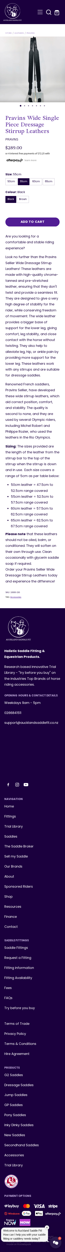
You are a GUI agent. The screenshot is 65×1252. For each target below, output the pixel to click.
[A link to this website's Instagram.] (17, 785)
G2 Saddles (14, 1075)
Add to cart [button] (33, 222)
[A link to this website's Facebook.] (8, 785)
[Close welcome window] (47, 1227)
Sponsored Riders (18, 886)
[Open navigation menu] (40, 12)
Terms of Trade (16, 1024)
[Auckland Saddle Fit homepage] (19, 12)
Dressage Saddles (19, 1085)
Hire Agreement (16, 1054)
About (9, 876)
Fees (8, 988)
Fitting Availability (18, 978)
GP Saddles (13, 1105)
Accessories (15, 597)
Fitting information (19, 968)
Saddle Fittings (16, 948)
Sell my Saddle (16, 856)
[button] (48, 12)
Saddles (10, 836)
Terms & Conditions (20, 1044)
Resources (12, 907)
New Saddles (14, 1135)
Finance (10, 917)
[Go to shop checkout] (57, 12)
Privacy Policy (15, 1034)
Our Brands (13, 866)
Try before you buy (19, 1008)
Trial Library (13, 826)
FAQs (8, 998)
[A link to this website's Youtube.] (26, 785)
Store (8, 33)
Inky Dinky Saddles (19, 1125)
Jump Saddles (15, 1095)
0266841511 (12, 713)
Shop (8, 897)
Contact (11, 927)
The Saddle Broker (19, 846)
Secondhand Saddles (21, 1145)
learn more (30, 160)
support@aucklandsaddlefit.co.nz (31, 723)
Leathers (19, 33)
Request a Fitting (17, 958)
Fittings (10, 816)
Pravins (31, 33)
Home (9, 806)
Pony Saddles (15, 1115)
